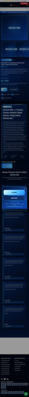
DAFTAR (14, 198)
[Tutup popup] (25, 189)
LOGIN (14, 192)
